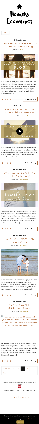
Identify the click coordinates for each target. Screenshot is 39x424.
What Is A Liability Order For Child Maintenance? (19, 174)
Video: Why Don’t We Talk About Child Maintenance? (19, 111)
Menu (6, 33)
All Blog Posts (9, 390)
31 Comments (24, 245)
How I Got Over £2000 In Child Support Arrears (19, 240)
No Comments (24, 50)
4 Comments (24, 179)
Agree (20, 422)
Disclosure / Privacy (28, 390)
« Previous (6, 368)
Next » (5, 373)
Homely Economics (19, 397)
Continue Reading (30, 99)
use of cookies (29, 419)
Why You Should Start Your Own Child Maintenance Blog (19, 45)
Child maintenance (19, 40)
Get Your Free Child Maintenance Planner (19, 307)
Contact (17, 390)
